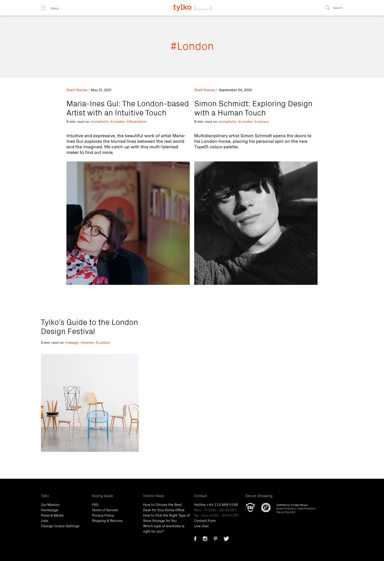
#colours (261, 121)
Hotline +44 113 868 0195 (216, 504)
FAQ (95, 504)
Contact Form (205, 520)
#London (117, 121)
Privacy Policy (103, 515)
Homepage (49, 509)
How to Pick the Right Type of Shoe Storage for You (166, 517)
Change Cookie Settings (60, 525)
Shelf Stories (76, 90)
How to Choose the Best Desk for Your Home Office (163, 507)
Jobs (44, 520)
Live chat (201, 525)
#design (72, 342)
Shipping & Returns (107, 520)
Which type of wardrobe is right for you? (163, 528)
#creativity (100, 121)
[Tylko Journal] (192, 5)
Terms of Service (105, 509)
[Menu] (43, 8)
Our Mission (50, 504)
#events (87, 342)
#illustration (136, 121)
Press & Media (52, 515)
